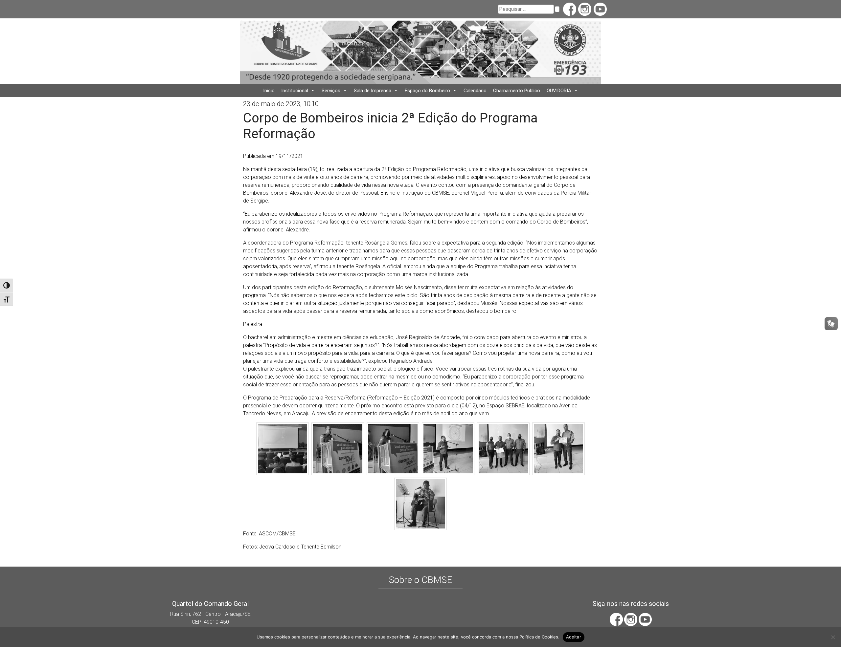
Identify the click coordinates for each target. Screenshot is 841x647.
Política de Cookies (538, 636)
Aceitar (573, 636)
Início (269, 91)
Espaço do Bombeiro (427, 91)
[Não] (833, 637)
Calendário (475, 91)
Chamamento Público (516, 91)
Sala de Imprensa (372, 91)
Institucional (294, 91)
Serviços (331, 91)
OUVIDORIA (559, 91)
